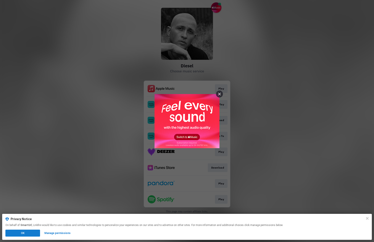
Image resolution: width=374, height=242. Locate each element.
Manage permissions (57, 233)
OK (22, 233)
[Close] (367, 218)
